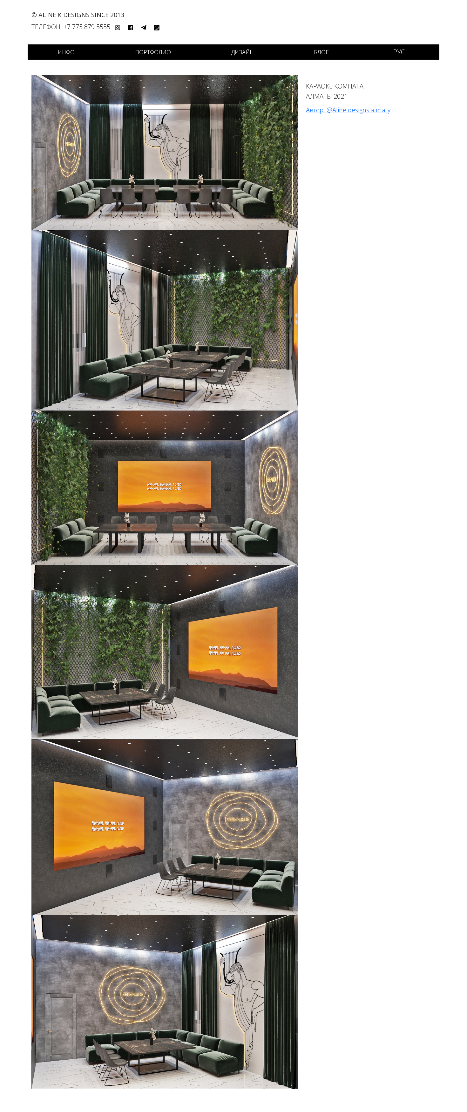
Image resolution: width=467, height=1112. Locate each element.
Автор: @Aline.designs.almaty (348, 110)
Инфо (66, 52)
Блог (321, 52)
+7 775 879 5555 (87, 27)
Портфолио (153, 52)
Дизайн (242, 52)
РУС (399, 52)
